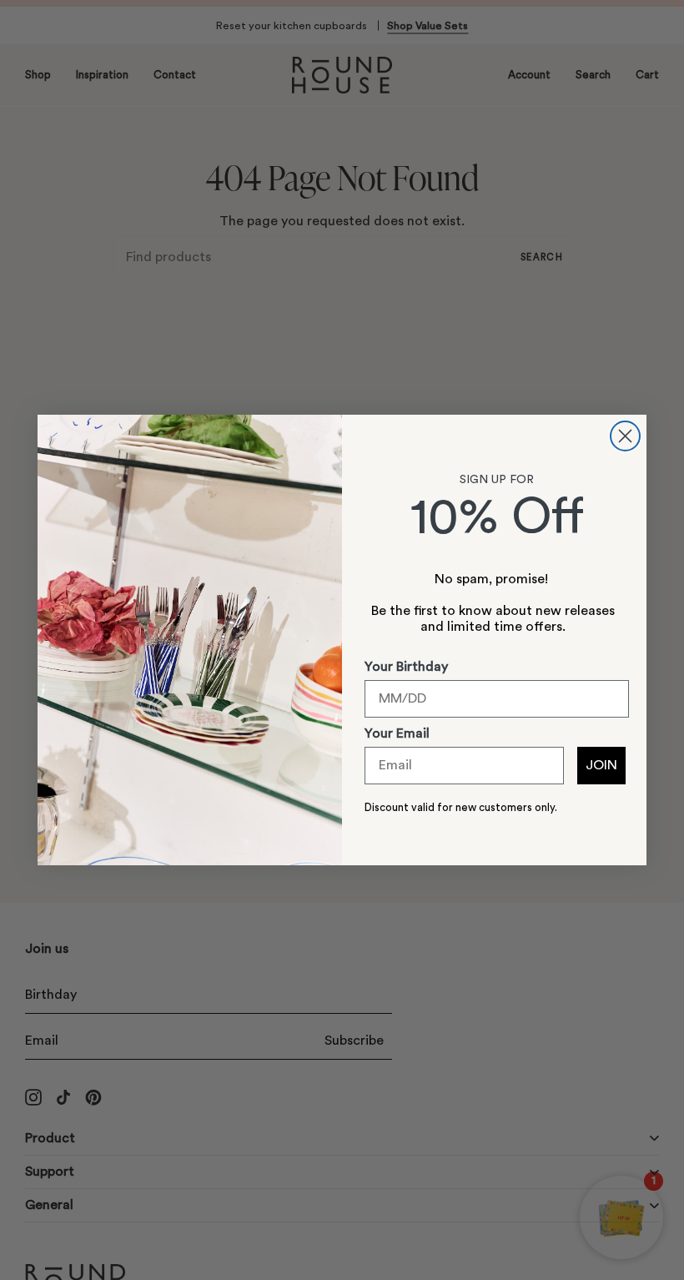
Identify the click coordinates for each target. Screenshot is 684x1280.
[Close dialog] (625, 436)
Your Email (397, 733)
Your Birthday (406, 666)
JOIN (601, 765)
